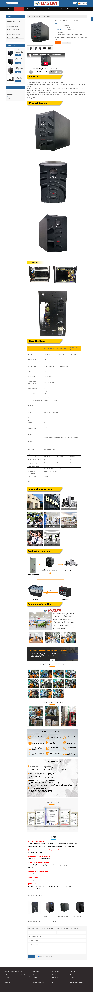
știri (27, 8)
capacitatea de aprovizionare (61, 29)
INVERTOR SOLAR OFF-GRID (13, 21)
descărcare (66, 42)
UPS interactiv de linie (11, 31)
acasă (7, 13)
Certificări (35, 977)
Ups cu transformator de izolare (13, 29)
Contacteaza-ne (65, 8)
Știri (34, 974)
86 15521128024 (10, 94)
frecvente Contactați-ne (13, 971)
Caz (35, 8)
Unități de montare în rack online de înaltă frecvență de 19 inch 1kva (19, 77)
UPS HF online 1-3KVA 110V (35, 13)
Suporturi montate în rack (12, 26)
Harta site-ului (36, 979)
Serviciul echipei (55, 979)
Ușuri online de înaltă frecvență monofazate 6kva (19, 60)
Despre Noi (79, 8)
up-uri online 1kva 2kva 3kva (51, 921)
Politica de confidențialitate (39, 982)
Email (58, 42)
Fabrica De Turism (47, 8)
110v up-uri (40, 921)
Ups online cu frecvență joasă (13, 37)
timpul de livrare (58, 27)
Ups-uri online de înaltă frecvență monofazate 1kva (19, 51)
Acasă (9, 8)
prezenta (31, 956)
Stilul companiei (55, 977)
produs (11, 13)
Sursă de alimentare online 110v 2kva (19, 68)
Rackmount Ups (73, 977)
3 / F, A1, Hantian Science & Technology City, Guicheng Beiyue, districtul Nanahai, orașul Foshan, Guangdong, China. (18, 976)
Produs (18, 8)
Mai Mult (18, 54)
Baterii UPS (9, 39)
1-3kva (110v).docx (38, 895)
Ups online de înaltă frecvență (21, 13)
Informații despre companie (57, 974)
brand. (56, 23)
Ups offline (9, 23)
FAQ (52, 982)
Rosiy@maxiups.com (11, 98)
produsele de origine (59, 25)
